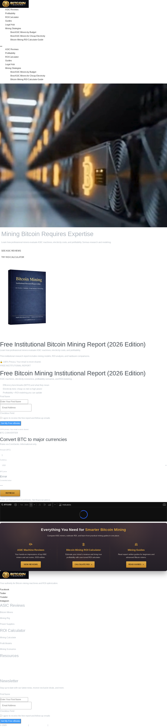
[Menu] (1, 46)
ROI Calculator (12, 17)
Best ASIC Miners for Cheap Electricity (27, 36)
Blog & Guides (6, 663)
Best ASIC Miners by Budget (23, 32)
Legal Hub (10, 25)
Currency (3, 460)
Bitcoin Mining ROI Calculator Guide (26, 40)
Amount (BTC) (5, 450)
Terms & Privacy (57, 725)
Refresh (10, 493)
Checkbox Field (7, 413)
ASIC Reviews (12, 9)
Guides (8, 21)
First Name (5, 396)
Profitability (10, 13)
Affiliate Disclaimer (38, 725)
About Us (4, 668)
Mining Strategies (13, 28)
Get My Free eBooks (10, 423)
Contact (3, 674)
